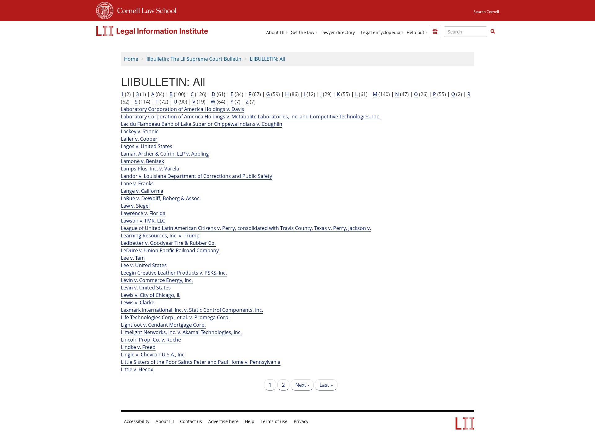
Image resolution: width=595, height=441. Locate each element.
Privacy (301, 421)
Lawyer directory (337, 32)
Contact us (191, 421)
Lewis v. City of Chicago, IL (150, 295)
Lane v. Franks (137, 183)
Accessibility (136, 421)
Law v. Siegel (135, 205)
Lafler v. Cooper (139, 138)
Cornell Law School (145, 9)
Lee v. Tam (133, 257)
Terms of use (274, 421)
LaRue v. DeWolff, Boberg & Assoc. (161, 198)
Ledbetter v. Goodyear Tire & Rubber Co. (168, 243)
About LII (275, 32)
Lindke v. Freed (138, 347)
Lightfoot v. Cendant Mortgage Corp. (163, 324)
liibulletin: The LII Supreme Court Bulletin (194, 58)
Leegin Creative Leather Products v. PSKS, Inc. (174, 272)
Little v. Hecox (137, 369)
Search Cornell (486, 11)
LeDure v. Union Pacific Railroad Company (170, 250)
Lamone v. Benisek (142, 161)
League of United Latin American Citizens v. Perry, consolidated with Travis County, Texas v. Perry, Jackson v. (246, 228)
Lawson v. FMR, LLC (143, 220)
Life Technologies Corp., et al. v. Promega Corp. (175, 317)
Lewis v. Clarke (137, 302)
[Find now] (493, 32)
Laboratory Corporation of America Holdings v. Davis (182, 109)
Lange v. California (142, 190)
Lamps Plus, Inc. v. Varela (150, 168)
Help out (415, 32)
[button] (493, 31)
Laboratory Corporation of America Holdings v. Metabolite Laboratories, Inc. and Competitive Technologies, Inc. (250, 116)
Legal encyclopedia (380, 32)
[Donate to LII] (435, 31)
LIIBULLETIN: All (267, 58)
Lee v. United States (144, 265)
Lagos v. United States (146, 146)
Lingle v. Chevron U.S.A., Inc (152, 354)
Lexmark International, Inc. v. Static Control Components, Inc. (192, 309)
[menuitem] (275, 32)
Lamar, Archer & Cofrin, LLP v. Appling (165, 153)
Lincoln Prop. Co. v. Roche (151, 339)
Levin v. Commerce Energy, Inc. (157, 280)
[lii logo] (152, 31)
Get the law (302, 32)
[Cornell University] (104, 9)
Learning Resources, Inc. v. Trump (160, 235)
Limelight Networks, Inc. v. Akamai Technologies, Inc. (181, 332)
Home (131, 58)
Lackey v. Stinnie (140, 131)
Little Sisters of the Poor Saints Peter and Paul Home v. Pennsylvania (200, 362)
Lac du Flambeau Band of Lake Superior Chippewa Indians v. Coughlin (201, 124)
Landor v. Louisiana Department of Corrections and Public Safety (196, 176)
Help (249, 421)
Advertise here (223, 421)
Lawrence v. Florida (143, 213)
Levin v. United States (146, 287)
